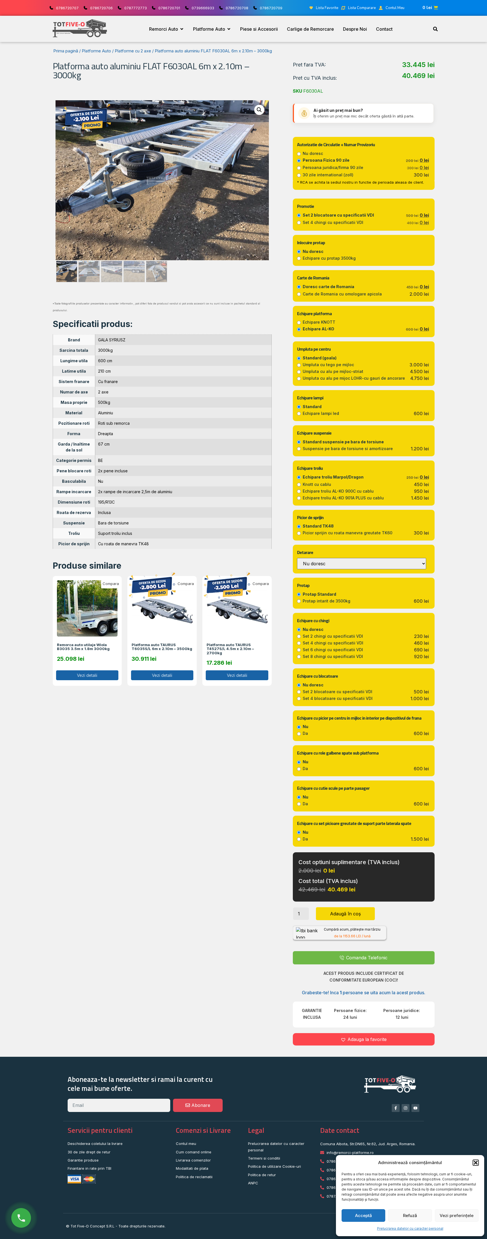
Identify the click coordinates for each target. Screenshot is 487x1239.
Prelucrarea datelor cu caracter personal (410, 1228)
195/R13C (106, 502)
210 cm (104, 371)
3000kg (105, 350)
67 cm (104, 444)
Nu (100, 481)
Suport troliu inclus (115, 533)
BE (100, 460)
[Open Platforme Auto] (229, 29)
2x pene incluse (113, 470)
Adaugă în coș (345, 914)
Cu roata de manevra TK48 (123, 543)
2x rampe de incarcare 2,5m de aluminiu (135, 491)
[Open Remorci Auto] (182, 29)
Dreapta (105, 433)
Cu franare (108, 381)
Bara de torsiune (113, 522)
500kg (104, 402)
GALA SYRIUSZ (111, 339)
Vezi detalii (87, 675)
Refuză (410, 1215)
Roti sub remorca (114, 423)
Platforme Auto (96, 51)
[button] (476, 1162)
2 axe (103, 392)
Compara (111, 583)
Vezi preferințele (456, 1215)
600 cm (105, 360)
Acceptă (363, 1215)
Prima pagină (65, 51)
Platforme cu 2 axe (133, 51)
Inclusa (104, 512)
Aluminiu (105, 412)
